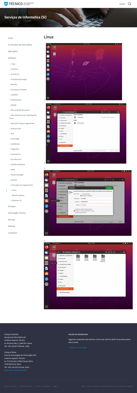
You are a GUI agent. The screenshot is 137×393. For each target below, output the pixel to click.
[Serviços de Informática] (19, 4)
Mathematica (16, 100)
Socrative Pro (16, 159)
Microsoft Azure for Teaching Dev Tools (23, 116)
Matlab (13, 105)
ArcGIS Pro (15, 74)
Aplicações (13, 51)
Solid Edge (15, 139)
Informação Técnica (17, 212)
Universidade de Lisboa (123, 386)
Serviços (12, 206)
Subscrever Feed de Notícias (15, 370)
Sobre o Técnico (10, 386)
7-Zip (13, 64)
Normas (11, 219)
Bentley (14, 84)
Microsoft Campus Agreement (22, 123)
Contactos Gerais (26, 386)
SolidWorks (15, 144)
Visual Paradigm (17, 174)
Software (12, 58)
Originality (15, 149)
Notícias (11, 226)
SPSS (13, 169)
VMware (14, 180)
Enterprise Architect (19, 89)
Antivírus (14, 69)
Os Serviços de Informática (20, 44)
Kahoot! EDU (16, 128)
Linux (14, 190)
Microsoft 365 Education (20, 110)
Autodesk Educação (19, 79)
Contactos (12, 232)
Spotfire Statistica (18, 164)
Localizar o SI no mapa (77, 347)
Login (55, 386)
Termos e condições (42, 386)
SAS (12, 133)
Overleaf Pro (16, 154)
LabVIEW (14, 95)
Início (10, 38)
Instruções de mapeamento (22, 185)
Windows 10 (17, 200)
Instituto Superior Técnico (103, 386)
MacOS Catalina (18, 195)
